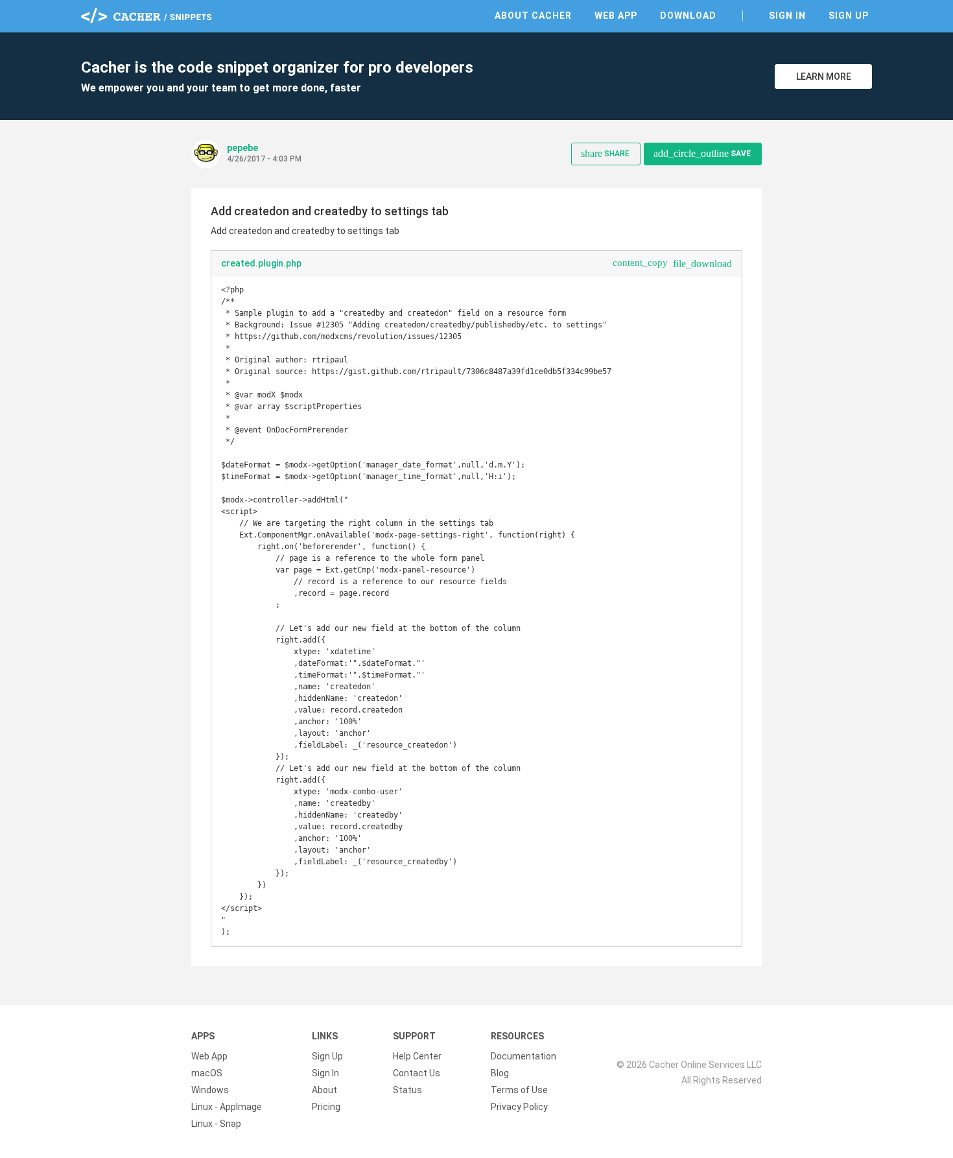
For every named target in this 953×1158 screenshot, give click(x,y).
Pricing (326, 1107)
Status (407, 1090)
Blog (500, 1073)
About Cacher (533, 15)
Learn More (823, 76)
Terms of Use (519, 1090)
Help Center (417, 1056)
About (324, 1090)
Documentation (523, 1056)
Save (702, 153)
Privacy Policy (519, 1107)
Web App (615, 15)
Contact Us (416, 1073)
